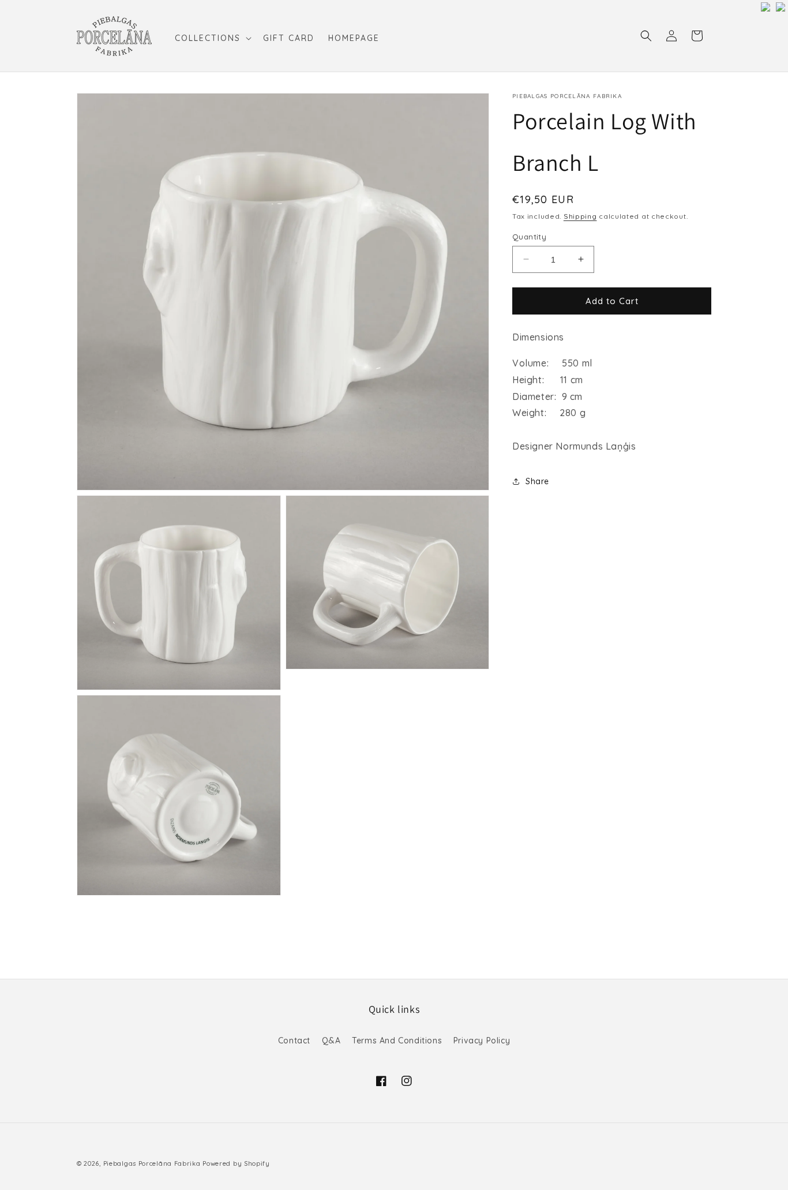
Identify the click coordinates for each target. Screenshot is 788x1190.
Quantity (529, 236)
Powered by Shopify (236, 1163)
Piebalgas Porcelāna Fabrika (152, 1163)
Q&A (331, 1040)
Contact (294, 1040)
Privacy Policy (481, 1040)
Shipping (580, 216)
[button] (212, 38)
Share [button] (537, 481)
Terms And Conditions (397, 1040)
